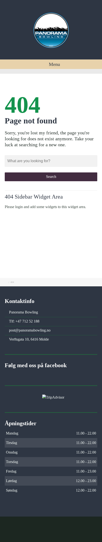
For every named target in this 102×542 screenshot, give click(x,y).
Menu (54, 64)
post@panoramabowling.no (30, 330)
